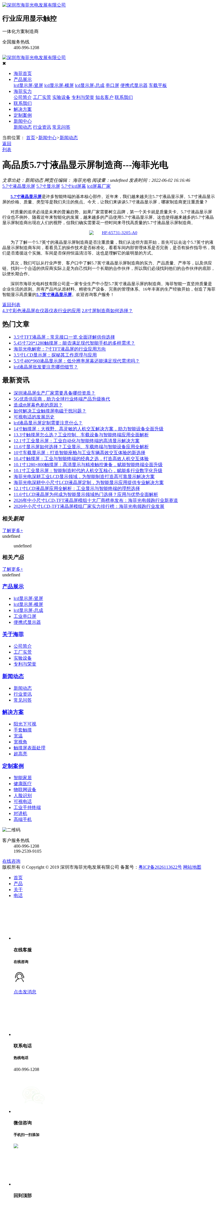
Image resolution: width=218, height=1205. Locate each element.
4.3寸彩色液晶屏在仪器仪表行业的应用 (41, 310)
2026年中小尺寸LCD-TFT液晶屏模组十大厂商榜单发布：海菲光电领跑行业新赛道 (96, 500)
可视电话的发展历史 (34, 416)
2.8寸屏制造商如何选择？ (107, 310)
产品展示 (23, 79)
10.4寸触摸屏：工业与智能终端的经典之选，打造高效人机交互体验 (81, 458)
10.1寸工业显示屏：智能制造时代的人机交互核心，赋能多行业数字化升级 (88, 470)
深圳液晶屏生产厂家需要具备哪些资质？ (54, 393)
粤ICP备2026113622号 (160, 867)
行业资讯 (42, 127)
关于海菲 (13, 634)
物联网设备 (25, 789)
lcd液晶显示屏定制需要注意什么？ (48, 422)
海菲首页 (23, 73)
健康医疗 (23, 783)
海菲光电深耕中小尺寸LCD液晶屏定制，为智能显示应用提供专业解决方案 (89, 482)
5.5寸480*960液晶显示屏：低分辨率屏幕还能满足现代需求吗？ (77, 360)
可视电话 (23, 801)
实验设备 (61, 97)
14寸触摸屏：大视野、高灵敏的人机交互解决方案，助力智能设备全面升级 (89, 428)
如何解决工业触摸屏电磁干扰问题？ (50, 410)
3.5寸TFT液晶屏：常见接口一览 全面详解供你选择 (64, 337)
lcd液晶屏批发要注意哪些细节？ (46, 366)
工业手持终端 (27, 807)
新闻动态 (23, 127)
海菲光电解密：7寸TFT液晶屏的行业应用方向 (60, 349)
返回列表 (11, 304)
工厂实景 (42, 97)
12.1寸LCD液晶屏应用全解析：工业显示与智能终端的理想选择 (77, 488)
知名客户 (104, 97)
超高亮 (20, 753)
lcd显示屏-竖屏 (28, 85)
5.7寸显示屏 (48, 186)
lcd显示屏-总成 (89, 85)
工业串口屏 (25, 616)
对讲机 (20, 813)
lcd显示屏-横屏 (59, 85)
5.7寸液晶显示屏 (18, 186)
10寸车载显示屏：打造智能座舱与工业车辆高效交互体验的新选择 (79, 452)
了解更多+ (12, 530)
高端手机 (23, 819)
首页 (30, 137)
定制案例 (23, 115)
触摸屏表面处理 (29, 747)
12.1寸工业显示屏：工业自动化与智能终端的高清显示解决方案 (77, 440)
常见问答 (61, 127)
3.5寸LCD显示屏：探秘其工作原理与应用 (55, 355)
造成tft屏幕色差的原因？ (38, 405)
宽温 (18, 735)
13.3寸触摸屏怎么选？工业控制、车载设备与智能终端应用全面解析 (81, 434)
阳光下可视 (25, 724)
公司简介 (23, 97)
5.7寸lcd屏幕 (73, 186)
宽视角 (20, 741)
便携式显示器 (134, 85)
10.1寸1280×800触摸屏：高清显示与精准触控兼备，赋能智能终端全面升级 (88, 464)
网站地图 (192, 867)
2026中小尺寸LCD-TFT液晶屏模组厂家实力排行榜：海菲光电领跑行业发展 (89, 506)
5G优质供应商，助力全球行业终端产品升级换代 (62, 399)
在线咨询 (11, 861)
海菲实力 (23, 91)
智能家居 (23, 777)
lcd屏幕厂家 (99, 186)
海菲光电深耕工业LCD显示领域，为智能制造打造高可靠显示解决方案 (84, 476)
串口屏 (112, 85)
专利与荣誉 (83, 97)
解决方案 (23, 109)
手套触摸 (23, 729)
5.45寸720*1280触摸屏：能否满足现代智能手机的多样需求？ (74, 343)
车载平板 (158, 85)
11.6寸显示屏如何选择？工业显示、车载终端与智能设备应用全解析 (81, 446)
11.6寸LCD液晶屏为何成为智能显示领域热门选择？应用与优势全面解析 (86, 494)
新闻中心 (23, 121)
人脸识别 (23, 795)
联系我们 (124, 97)
